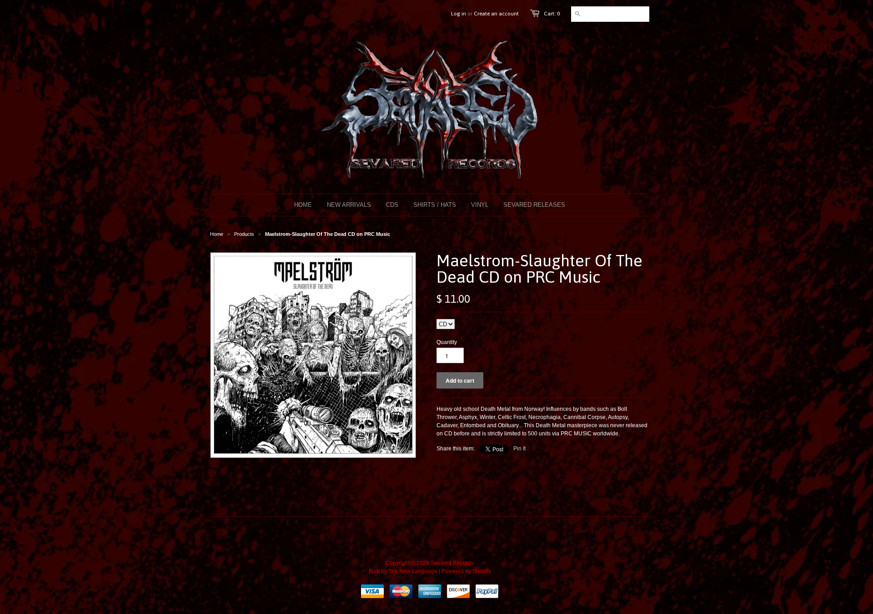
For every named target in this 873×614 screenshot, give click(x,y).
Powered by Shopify (466, 571)
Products (244, 234)
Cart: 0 (552, 13)
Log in (458, 13)
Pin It (519, 448)
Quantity (446, 342)
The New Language (412, 571)
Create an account (496, 13)
